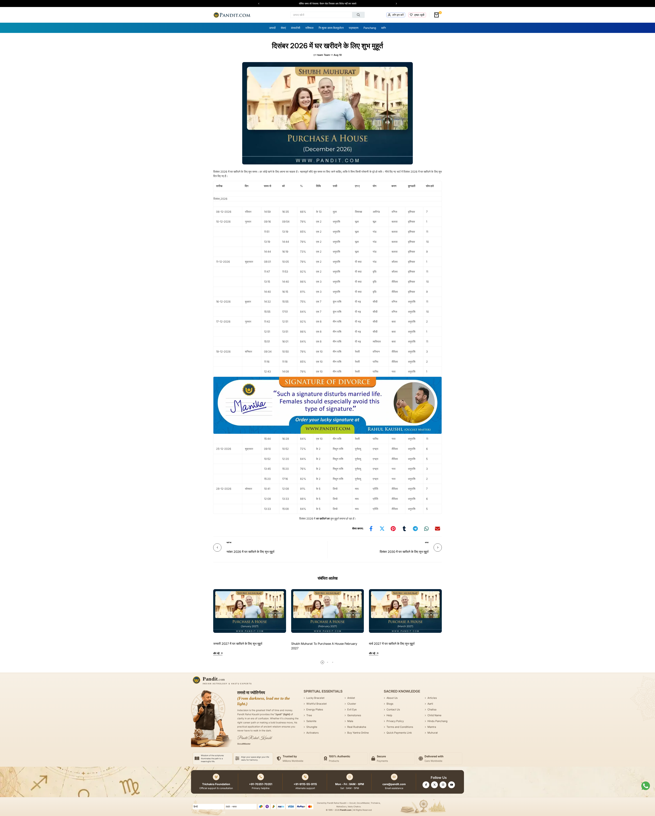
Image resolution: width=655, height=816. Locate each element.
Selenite (311, 721)
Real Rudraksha (356, 726)
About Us (392, 698)
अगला (426, 542)
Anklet (351, 698)
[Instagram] (443, 784)
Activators (312, 732)
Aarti (430, 703)
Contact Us (393, 709)
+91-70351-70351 (260, 784)
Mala (350, 721)
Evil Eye (352, 709)
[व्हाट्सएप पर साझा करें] (426, 528)
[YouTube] (451, 784)
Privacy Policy (395, 721)
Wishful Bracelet (316, 703)
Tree (309, 715)
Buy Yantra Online (358, 732)
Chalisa (431, 709)
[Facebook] (426, 784)
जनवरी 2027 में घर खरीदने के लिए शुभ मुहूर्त (237, 643)
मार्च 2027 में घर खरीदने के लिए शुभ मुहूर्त (391, 643)
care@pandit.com (394, 784)
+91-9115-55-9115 (305, 784)
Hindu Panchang (437, 721)
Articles (432, 698)
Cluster (351, 703)
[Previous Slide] (260, 3)
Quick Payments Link (399, 732)
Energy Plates (314, 709)
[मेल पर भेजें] (437, 528)
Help (389, 715)
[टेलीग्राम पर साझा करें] (415, 528)
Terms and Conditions (400, 726)
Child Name (434, 715)
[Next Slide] (394, 3)
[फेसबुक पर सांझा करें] (371, 528)
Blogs (390, 703)
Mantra (431, 726)
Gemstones (354, 715)
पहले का (229, 542)
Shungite (311, 726)
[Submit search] (358, 15)
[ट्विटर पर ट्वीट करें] (382, 528)
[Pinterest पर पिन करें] (393, 528)
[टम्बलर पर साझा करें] (404, 528)
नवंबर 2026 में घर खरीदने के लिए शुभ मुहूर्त (250, 551)
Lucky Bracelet (315, 698)
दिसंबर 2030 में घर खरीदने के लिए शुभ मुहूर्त (404, 551)
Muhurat (432, 732)
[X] (434, 784)
